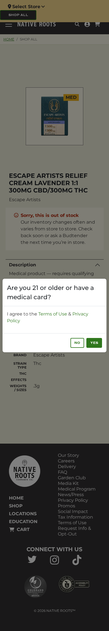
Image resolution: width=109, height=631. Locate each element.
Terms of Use (52, 314)
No (77, 343)
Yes (94, 343)
